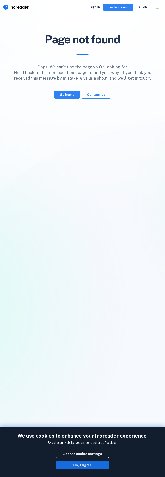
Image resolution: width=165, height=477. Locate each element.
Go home (67, 95)
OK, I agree (82, 465)
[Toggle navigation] (157, 7)
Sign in (95, 7)
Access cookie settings (82, 454)
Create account (118, 7)
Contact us (96, 95)
